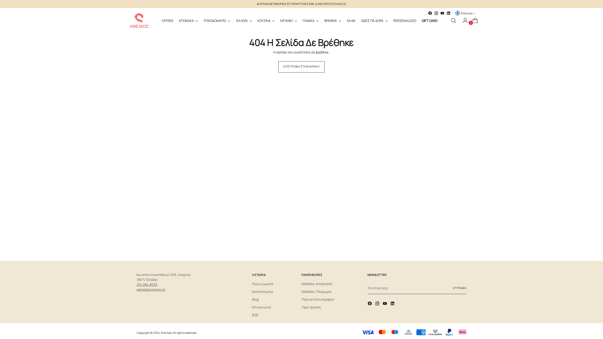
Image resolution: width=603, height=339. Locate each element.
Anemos (166, 333)
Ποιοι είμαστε (262, 284)
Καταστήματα (262, 291)
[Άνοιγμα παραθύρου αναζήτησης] (453, 20)
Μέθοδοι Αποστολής (317, 284)
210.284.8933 (147, 284)
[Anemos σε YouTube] (442, 13)
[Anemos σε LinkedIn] (448, 13)
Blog (255, 299)
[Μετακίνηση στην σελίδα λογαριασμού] (463, 20)
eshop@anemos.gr (151, 289)
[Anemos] (139, 20)
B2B (255, 315)
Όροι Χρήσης (311, 307)
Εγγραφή (459, 288)
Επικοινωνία (261, 307)
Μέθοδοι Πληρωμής (317, 291)
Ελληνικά (467, 13)
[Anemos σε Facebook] (370, 304)
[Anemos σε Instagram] (378, 304)
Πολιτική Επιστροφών (318, 299)
